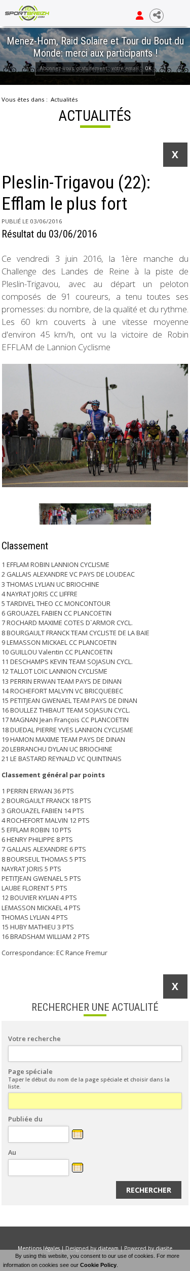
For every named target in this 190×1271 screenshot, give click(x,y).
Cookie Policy (98, 1265)
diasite (164, 1248)
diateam (108, 1248)
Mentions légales (39, 1248)
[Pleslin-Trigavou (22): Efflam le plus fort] (95, 425)
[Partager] (156, 16)
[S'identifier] (139, 15)
